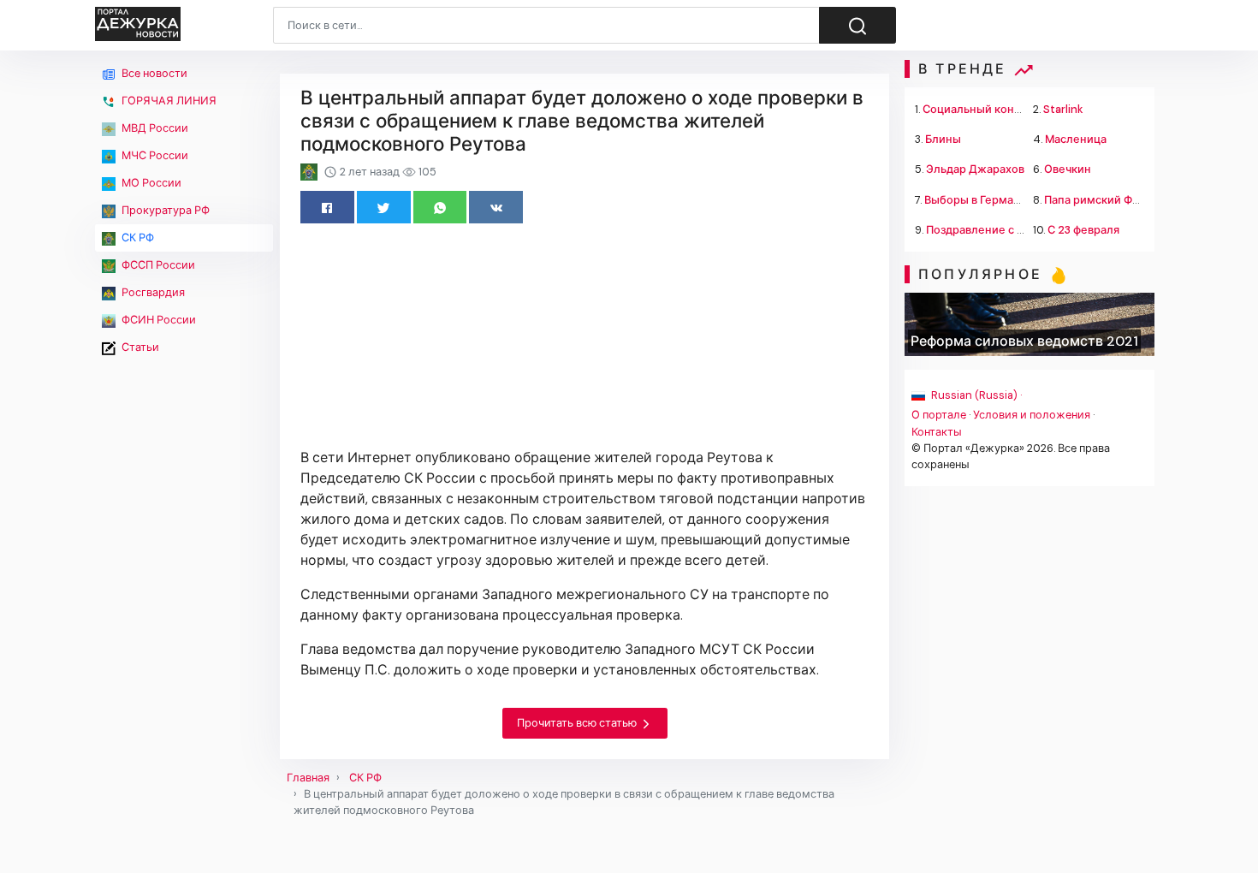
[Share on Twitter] (384, 207)
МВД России (153, 128)
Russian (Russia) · (975, 395)
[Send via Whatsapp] (440, 207)
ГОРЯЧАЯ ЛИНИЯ (168, 100)
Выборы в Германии (979, 200)
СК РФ (136, 237)
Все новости (153, 73)
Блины (943, 139)
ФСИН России (157, 319)
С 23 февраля (1083, 230)
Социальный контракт (984, 109)
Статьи (139, 347)
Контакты (936, 432)
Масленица (1076, 139)
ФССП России (157, 265)
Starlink (1063, 109)
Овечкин (1067, 169)
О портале (938, 414)
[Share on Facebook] (327, 207)
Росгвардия (152, 292)
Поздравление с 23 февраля (1002, 230)
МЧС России (153, 155)
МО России (150, 182)
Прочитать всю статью (578, 723)
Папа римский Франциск (1111, 200)
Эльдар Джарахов (975, 169)
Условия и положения (1031, 414)
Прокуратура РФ (164, 210)
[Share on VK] (496, 207)
